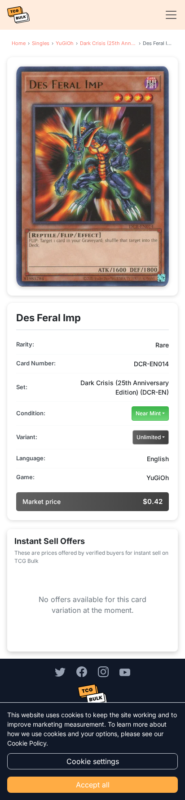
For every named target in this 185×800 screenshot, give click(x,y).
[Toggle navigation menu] (168, 14)
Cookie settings (92, 761)
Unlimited (149, 437)
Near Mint (148, 413)
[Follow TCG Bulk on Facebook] (81, 672)
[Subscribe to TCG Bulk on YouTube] (124, 671)
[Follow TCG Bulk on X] (60, 671)
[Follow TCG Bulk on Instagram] (103, 672)
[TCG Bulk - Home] (18, 14)
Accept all (93, 784)
